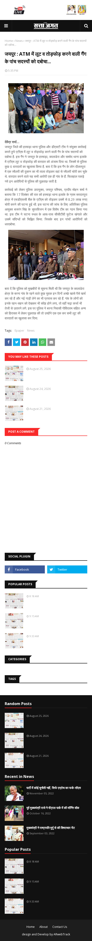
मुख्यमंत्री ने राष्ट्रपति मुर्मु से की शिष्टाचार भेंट (50, 828)
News (19, 41)
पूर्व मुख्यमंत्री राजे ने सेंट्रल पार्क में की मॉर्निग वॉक (52, 808)
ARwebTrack (62, 934)
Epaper (19, 331)
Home (9, 41)
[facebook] (25, 569)
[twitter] (67, 569)
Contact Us (59, 927)
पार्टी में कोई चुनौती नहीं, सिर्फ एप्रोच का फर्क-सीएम (53, 788)
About (43, 927)
